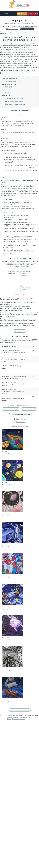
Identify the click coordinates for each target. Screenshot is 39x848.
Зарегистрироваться (18, 719)
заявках (34, 339)
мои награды (10, 342)
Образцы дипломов (19, 331)
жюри (28, 70)
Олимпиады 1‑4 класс (27, 23)
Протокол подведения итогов (15, 104)
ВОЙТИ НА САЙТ (33, 14)
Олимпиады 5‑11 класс (9, 26)
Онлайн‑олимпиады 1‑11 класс (27, 26)
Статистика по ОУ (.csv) (29, 409)
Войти (9, 719)
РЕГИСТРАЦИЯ (21, 14)
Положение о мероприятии (14, 101)
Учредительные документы (14, 98)
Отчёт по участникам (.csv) (11, 409)
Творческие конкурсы (11, 23)
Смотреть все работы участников (19, 710)
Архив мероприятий (26, 29)
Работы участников (12, 29)
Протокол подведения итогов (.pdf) (19, 405)
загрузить (18, 72)
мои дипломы (31, 263)
